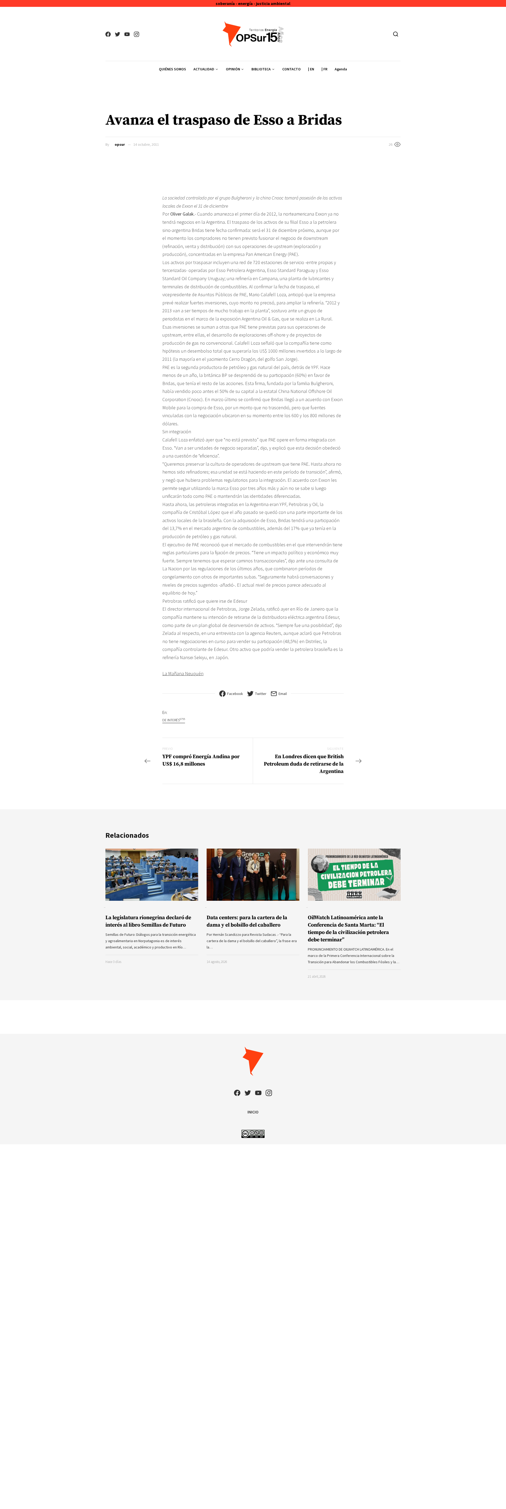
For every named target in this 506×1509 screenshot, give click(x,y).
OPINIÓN (233, 69)
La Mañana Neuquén (182, 673)
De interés (173, 719)
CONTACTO (291, 69)
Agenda (341, 69)
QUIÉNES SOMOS (172, 69)
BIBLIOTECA (261, 69)
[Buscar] (396, 34)
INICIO (253, 1111)
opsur (120, 144)
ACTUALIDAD (203, 69)
